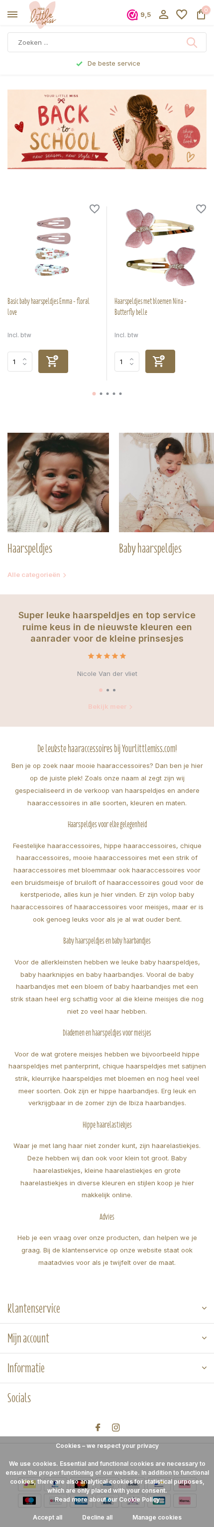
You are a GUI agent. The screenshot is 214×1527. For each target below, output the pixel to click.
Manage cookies (157, 1517)
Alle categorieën (33, 574)
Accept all (47, 1517)
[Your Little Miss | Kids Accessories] (52, 15)
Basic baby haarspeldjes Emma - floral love (48, 307)
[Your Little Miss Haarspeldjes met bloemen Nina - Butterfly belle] (160, 247)
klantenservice (85, 1250)
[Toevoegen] (53, 361)
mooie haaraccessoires (113, 765)
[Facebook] (98, 1428)
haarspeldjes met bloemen (103, 1078)
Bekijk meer (107, 706)
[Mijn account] (163, 14)
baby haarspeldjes (169, 962)
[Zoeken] (192, 42)
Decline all (97, 1517)
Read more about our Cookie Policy (107, 1499)
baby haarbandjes (114, 974)
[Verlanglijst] (181, 15)
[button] (94, 393)
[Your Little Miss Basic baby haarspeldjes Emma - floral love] (53, 247)
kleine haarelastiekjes (118, 1170)
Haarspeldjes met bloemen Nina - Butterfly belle (150, 307)
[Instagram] (116, 1428)
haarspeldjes (145, 790)
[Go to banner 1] (107, 129)
